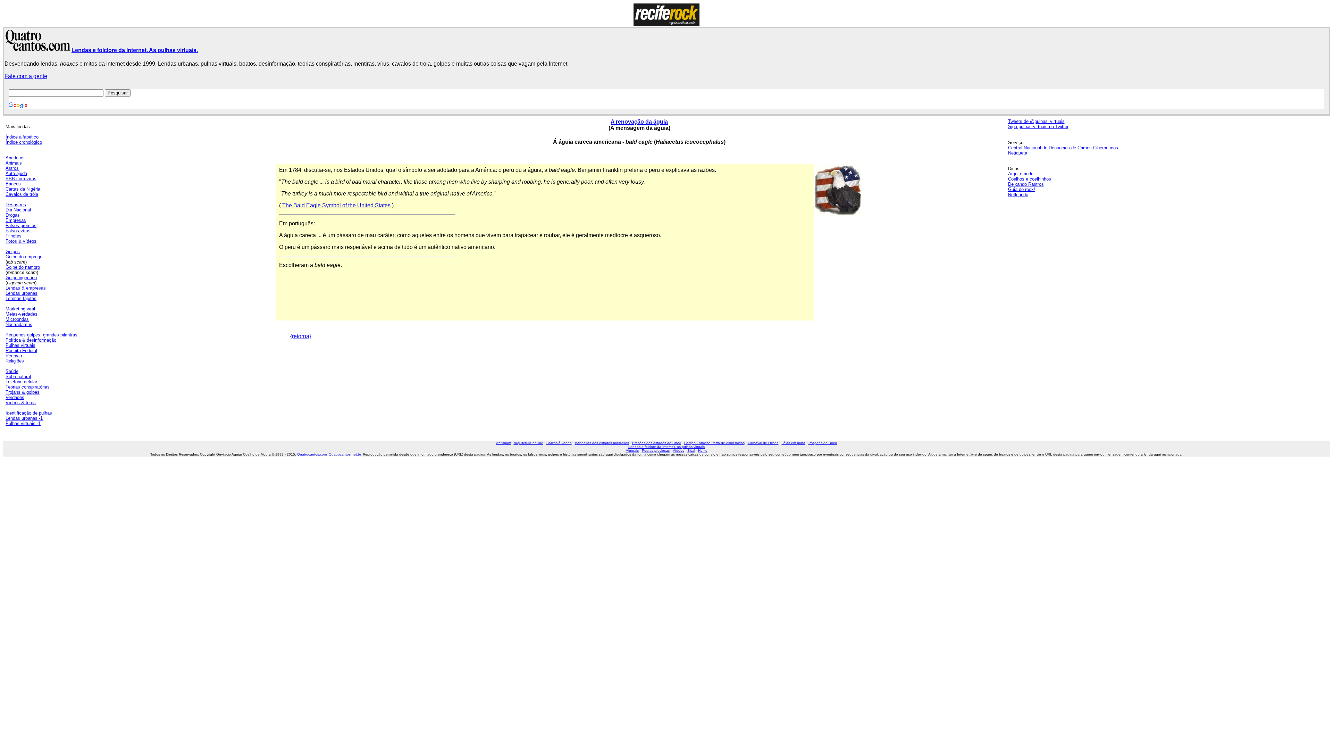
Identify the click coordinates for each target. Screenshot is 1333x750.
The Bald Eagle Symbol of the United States (336, 205)
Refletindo (1018, 194)
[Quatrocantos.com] (38, 48)
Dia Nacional (18, 209)
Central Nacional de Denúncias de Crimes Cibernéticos (1063, 147)
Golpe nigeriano (21, 277)
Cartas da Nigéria (23, 189)
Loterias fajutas (21, 298)
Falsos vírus (18, 230)
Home (702, 450)
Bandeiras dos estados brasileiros (602, 443)
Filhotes (14, 236)
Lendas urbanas (21, 293)
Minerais (632, 450)
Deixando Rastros (1026, 184)
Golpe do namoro (23, 267)
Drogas (13, 215)
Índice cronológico (24, 142)
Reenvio (14, 355)
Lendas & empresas (26, 288)
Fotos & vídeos (21, 241)
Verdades (15, 397)
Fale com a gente (26, 76)
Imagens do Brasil (822, 443)
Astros (12, 168)
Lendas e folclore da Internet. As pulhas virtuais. (135, 50)
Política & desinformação (31, 340)
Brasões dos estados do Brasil (656, 443)
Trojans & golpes (23, 392)
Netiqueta (1017, 153)
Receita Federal (21, 350)
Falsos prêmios (21, 225)
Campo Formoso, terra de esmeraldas (714, 443)
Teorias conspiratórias (28, 387)
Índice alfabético (22, 137)
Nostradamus (19, 324)
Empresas (16, 220)
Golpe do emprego (24, 256)
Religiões (15, 361)
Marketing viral (20, 308)
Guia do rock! (1021, 189)
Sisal (691, 450)
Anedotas (15, 157)
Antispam (503, 443)
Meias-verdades (21, 314)
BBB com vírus (21, 178)
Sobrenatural (18, 376)
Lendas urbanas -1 (24, 418)
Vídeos (678, 450)
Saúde (12, 371)
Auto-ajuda (16, 173)
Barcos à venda (559, 443)
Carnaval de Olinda (763, 443)
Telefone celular (21, 381)
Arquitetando (1020, 173)
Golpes (13, 251)
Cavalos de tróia (22, 194)
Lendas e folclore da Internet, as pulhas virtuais (666, 447)
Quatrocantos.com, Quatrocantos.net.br (329, 454)
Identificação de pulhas (29, 413)
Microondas (17, 319)
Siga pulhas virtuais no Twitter (1038, 126)
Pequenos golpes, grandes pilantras (41, 335)
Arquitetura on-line (528, 443)
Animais (14, 163)
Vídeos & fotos (21, 402)
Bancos (13, 183)
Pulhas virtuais (20, 345)
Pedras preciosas (656, 450)
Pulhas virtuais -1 (23, 423)
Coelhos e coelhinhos (1029, 179)
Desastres (16, 204)
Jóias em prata (793, 443)
